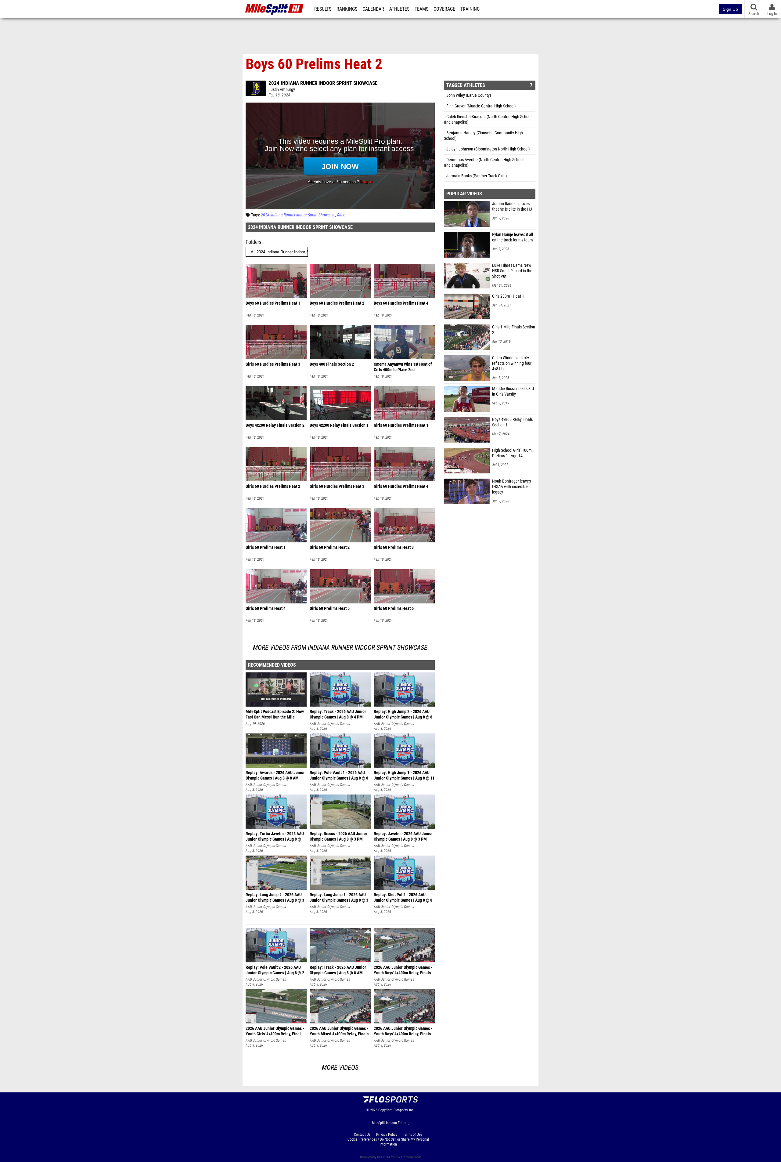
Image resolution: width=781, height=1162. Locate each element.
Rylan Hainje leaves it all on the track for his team (512, 237)
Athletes (399, 9)
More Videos (340, 1067)
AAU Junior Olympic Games (330, 724)
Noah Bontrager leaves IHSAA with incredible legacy (511, 487)
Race (341, 215)
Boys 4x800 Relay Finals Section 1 (512, 422)
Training (470, 9)
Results (322, 9)
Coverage (444, 9)
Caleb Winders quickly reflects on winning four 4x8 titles (511, 363)
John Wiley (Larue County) (468, 95)
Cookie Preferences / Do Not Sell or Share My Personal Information (388, 1141)
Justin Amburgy (281, 89)
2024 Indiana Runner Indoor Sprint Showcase (322, 83)
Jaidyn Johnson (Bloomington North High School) (488, 149)
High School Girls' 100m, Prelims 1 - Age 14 (512, 453)
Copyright (385, 1110)
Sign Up (730, 9)
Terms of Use (412, 1134)
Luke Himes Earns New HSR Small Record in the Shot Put (512, 271)
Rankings (347, 9)
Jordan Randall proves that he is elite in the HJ (512, 206)
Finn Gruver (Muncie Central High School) (481, 106)
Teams (421, 9)
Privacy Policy (386, 1134)
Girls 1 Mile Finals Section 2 (513, 329)
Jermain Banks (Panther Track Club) (476, 176)
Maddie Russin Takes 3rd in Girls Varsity (513, 391)
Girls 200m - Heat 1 (508, 296)
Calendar (373, 9)
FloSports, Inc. (404, 1110)
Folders (253, 242)
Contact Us (362, 1134)
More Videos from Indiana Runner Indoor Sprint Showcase (340, 647)
